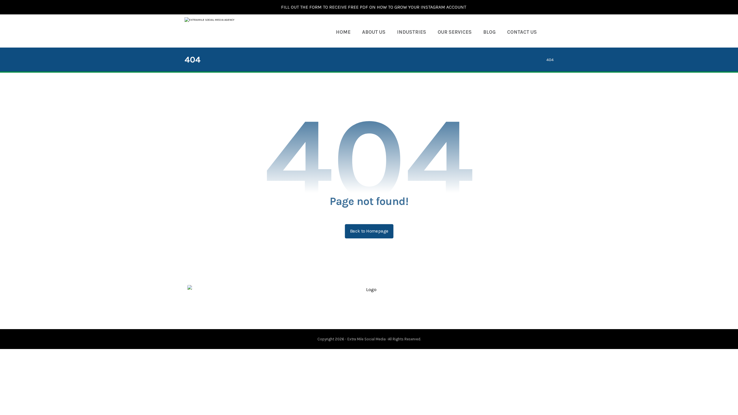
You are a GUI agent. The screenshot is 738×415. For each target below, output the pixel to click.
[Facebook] (355, 313)
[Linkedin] (373, 313)
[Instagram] (382, 313)
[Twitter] (364, 313)
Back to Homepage (369, 231)
